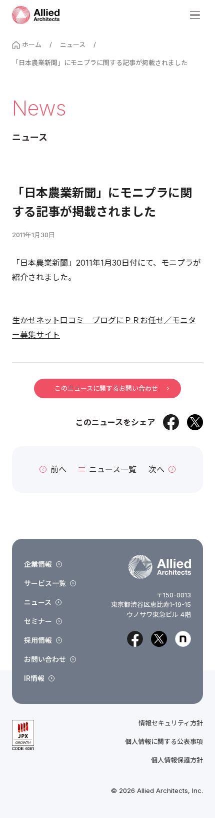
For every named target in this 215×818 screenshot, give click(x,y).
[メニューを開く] (195, 15)
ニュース (73, 45)
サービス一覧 (45, 583)
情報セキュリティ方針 (170, 723)
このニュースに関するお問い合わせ (106, 388)
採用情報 (38, 640)
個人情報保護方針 (177, 760)
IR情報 (34, 678)
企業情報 (38, 564)
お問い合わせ (45, 659)
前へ (58, 469)
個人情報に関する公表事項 (164, 741)
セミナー (38, 621)
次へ (156, 469)
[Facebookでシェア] (171, 422)
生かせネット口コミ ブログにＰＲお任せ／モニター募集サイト (104, 327)
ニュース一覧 (112, 469)
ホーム (32, 45)
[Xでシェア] (195, 422)
